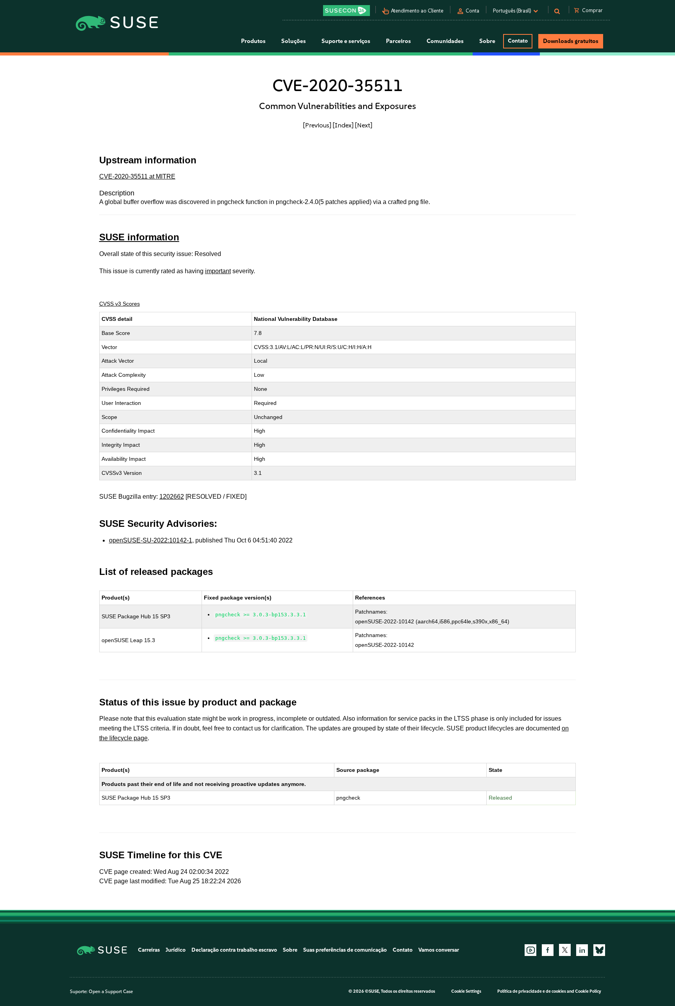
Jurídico (176, 950)
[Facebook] (548, 950)
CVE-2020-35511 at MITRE (137, 176)
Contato (518, 41)
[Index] (343, 125)
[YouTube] (530, 950)
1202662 (171, 496)
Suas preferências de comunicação (345, 950)
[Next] (363, 125)
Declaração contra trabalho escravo (234, 950)
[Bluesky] (599, 950)
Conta (472, 11)
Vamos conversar (438, 950)
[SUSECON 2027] (346, 10)
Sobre (290, 950)
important (218, 271)
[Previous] (317, 125)
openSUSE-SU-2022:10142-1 (150, 540)
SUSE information (139, 237)
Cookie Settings (466, 991)
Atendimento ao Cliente (417, 11)
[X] (565, 950)
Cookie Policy (588, 991)
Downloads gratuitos (570, 41)
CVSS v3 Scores (119, 304)
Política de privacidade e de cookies (531, 991)
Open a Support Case (111, 991)
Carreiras (149, 950)
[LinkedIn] (582, 950)
